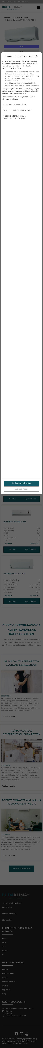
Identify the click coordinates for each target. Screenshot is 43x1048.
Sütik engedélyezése (21, 483)
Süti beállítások (21, 489)
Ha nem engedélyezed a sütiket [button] (17, 110)
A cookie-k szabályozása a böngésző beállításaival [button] (15, 117)
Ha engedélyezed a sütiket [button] (15, 105)
